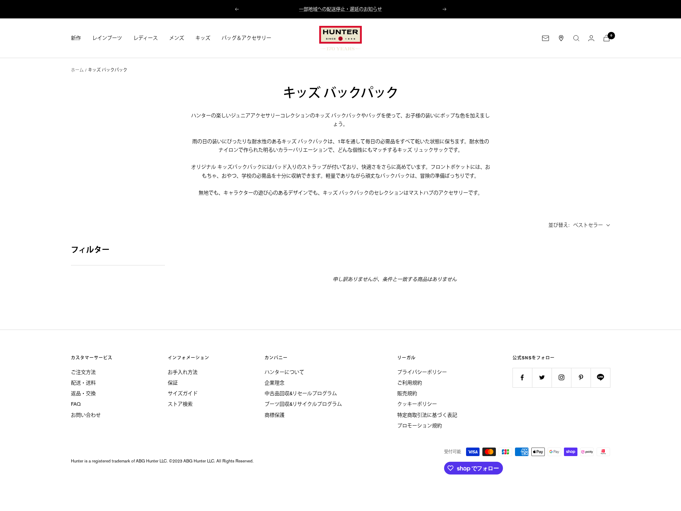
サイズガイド (183, 393)
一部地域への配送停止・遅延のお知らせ (340, 9)
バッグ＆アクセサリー (246, 38)
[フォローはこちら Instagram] (561, 377)
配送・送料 (83, 383)
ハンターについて (284, 372)
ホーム (77, 70)
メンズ (176, 38)
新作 (76, 38)
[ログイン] (591, 38)
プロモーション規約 (419, 425)
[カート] (606, 38)
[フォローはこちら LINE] (600, 377)
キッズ (202, 38)
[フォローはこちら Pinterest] (581, 377)
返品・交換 (83, 393)
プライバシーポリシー (422, 372)
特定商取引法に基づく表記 (427, 415)
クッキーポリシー (417, 404)
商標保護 (274, 415)
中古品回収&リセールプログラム (301, 393)
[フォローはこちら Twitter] (542, 377)
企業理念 (274, 383)
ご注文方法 (83, 372)
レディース (145, 38)
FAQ (76, 404)
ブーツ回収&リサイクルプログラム (303, 404)
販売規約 (407, 393)
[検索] (576, 38)
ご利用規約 (409, 383)
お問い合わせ (86, 415)
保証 (173, 383)
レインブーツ (107, 38)
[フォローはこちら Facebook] (522, 377)
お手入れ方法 (183, 372)
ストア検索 (180, 404)
